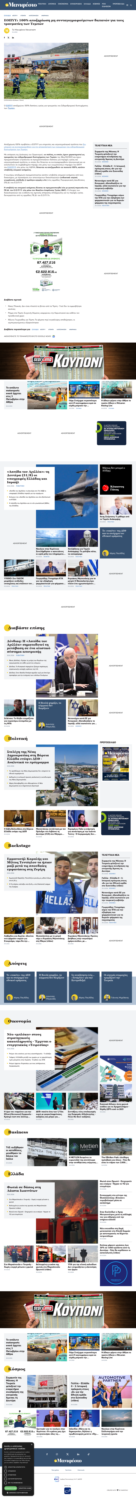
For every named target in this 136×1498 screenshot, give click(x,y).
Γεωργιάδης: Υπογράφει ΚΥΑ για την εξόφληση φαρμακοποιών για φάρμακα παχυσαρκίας (49, 582)
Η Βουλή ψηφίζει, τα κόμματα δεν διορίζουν (49, 706)
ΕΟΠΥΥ (9, 105)
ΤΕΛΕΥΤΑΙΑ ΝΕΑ (103, 145)
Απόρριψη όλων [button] (25, 1488)
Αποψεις (52, 4)
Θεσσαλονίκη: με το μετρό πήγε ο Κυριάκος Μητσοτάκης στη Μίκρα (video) (50, 938)
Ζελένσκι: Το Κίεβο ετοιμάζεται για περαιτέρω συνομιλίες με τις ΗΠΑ (19, 721)
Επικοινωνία (81, 1470)
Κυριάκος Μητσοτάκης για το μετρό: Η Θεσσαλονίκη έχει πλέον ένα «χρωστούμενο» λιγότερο (82, 582)
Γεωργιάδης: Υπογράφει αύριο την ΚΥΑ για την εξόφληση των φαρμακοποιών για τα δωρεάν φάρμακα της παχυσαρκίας (109, 199)
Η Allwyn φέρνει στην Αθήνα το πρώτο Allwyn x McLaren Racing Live (116, 403)
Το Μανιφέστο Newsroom (24, 29)
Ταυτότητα (68, 1470)
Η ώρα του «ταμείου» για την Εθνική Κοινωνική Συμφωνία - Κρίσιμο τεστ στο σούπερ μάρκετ (18, 1115)
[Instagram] (57, 1454)
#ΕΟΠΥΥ (15, 15)
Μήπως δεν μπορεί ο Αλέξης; (113, 469)
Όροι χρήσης (55, 1470)
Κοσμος (96, 4)
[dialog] (18, 1469)
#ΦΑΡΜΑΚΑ (45, 15)
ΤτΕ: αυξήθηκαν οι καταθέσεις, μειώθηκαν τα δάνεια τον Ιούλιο (14, 1153)
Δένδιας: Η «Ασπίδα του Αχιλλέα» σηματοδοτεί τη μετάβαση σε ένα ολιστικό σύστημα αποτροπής (28, 646)
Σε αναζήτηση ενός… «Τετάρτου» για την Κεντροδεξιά (82, 978)
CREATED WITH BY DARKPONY (117, 1490)
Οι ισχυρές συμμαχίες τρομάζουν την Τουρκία (116, 978)
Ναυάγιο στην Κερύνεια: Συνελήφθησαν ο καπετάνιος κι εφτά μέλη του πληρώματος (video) (50, 553)
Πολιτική (18, 738)
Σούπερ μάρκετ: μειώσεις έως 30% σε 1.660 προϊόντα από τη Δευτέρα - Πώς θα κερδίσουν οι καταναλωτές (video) (115, 1249)
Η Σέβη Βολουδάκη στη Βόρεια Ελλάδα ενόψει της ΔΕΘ (18, 830)
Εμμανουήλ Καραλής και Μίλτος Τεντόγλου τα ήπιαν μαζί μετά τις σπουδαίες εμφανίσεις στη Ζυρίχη (29, 864)
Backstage (19, 845)
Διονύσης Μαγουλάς (50, 725)
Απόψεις (17, 963)
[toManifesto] (21, 5)
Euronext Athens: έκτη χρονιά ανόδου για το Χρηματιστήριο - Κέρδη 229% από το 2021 (114, 1106)
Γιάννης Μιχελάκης (120, 997)
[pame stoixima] (68, 361)
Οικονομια (63, 4)
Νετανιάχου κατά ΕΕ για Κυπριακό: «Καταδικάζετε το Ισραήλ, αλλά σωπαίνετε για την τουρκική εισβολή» (110, 184)
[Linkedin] (13, 37)
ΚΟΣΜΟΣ (105, 162)
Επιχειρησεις (76, 4)
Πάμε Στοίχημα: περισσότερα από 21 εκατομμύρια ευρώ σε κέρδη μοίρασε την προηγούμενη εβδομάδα (83, 404)
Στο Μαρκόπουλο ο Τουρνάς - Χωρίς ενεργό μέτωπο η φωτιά (18, 1265)
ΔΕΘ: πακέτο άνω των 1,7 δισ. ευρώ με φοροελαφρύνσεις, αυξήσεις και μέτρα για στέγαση (50, 1115)
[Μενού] (127, 5)
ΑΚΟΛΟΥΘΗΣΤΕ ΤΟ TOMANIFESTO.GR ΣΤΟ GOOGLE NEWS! (27, 336)
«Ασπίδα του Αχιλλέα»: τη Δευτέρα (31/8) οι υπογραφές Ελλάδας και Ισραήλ (28, 477)
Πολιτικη (42, 4)
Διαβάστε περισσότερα (21, 1462)
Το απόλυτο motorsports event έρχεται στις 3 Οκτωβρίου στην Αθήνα (15, 394)
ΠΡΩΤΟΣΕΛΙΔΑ (118, 4)
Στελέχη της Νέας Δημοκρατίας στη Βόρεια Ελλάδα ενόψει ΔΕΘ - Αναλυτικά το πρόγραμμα (28, 757)
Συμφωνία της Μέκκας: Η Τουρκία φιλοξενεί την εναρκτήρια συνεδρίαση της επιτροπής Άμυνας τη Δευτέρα (109, 155)
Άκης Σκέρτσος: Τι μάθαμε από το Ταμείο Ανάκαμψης (114, 517)
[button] (18, 1493)
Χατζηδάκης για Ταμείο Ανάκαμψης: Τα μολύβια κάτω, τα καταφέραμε (82, 551)
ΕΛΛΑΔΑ (7, 15)
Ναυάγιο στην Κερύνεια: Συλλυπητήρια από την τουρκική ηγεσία (113, 1431)
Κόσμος (16, 1369)
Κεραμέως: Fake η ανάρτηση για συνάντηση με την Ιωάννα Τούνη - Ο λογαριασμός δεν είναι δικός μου (82, 833)
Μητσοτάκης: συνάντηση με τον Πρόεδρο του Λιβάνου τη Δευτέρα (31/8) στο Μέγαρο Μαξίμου (51, 833)
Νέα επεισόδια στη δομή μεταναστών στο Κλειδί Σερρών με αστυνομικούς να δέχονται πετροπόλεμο (115, 1232)
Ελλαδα (87, 4)
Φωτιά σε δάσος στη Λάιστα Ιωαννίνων (24, 1188)
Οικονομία (19, 1021)
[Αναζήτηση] (131, 5)
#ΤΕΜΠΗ (23, 15)
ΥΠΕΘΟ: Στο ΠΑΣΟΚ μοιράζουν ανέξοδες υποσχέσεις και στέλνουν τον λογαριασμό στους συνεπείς (18, 582)
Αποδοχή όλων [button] (10, 1488)
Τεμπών (11, 108)
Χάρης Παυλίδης (117, 553)
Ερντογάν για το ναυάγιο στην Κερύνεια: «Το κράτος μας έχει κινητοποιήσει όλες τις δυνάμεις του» (51, 1433)
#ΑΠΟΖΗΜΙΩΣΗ (33, 15)
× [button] (31, 1444)
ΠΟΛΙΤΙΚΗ (105, 205)
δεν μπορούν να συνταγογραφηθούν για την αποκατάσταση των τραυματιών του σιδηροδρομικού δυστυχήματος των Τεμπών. (45, 147)
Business (18, 1132)
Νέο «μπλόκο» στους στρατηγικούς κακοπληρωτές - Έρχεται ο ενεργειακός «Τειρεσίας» (29, 1040)
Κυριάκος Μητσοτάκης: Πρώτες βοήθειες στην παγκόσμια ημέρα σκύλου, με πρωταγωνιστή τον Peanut (83, 940)
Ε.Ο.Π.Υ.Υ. (12, 167)
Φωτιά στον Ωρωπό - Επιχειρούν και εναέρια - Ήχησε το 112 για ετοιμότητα (116, 1184)
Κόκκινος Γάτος (117, 488)
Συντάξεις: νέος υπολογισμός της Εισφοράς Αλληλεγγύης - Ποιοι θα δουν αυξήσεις (82, 1114)
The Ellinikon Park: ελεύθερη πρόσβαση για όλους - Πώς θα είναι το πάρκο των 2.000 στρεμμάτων (115, 1161)
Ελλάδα (16, 1174)
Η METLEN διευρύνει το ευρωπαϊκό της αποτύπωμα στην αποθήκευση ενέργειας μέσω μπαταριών (82, 1161)
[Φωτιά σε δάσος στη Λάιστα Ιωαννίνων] (67, 1211)
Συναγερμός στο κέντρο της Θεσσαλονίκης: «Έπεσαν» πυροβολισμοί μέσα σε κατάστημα (113, 1199)
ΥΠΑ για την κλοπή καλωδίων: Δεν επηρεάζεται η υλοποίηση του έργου (82, 1267)
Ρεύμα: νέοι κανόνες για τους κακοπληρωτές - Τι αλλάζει (30, 1054)
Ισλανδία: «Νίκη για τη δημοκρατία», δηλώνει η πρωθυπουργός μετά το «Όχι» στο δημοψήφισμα (83, 1433)
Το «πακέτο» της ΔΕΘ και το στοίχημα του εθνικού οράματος (114, 533)
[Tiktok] (88, 1454)
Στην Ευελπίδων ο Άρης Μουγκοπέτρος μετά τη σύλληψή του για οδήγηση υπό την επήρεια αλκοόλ (115, 1216)
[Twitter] (67, 1454)
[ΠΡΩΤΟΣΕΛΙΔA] (115, 764)
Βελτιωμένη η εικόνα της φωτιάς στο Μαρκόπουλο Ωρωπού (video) (48, 1267)
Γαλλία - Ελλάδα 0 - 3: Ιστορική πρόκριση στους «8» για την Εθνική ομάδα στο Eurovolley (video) (110, 170)
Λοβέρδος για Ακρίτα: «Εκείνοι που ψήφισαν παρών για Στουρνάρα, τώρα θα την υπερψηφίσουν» (19, 940)
